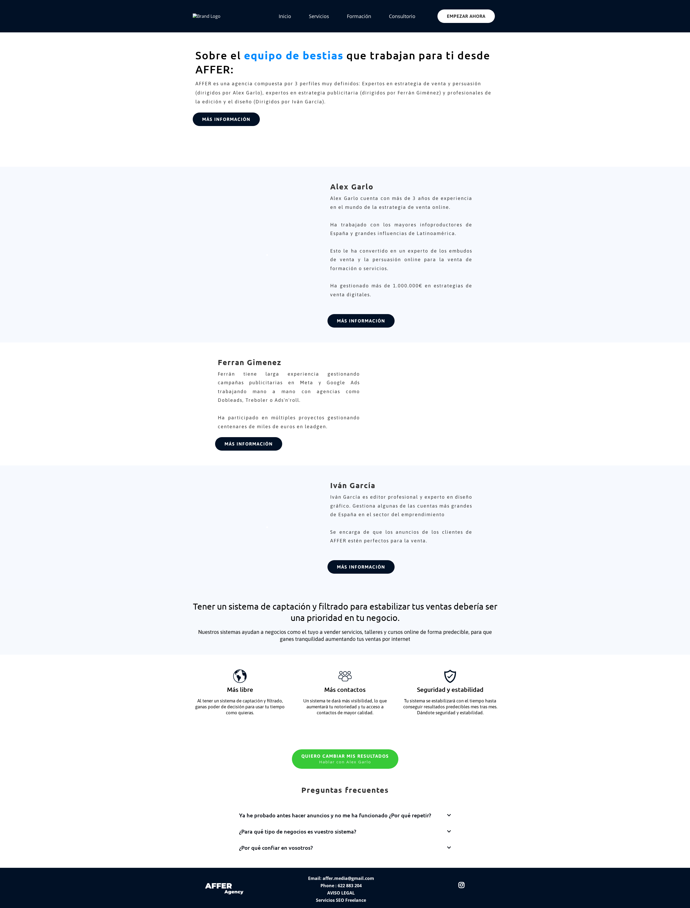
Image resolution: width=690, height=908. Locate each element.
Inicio (285, 16)
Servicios (319, 16)
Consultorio (402, 16)
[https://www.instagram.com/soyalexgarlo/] (463, 884)
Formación (359, 16)
